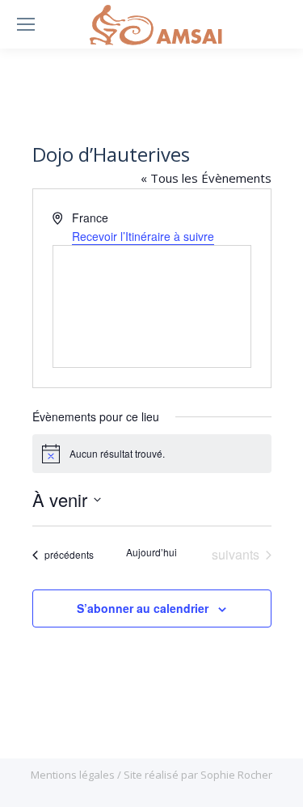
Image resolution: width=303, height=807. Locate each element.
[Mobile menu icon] (26, 24)
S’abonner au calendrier (142, 608)
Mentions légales (74, 774)
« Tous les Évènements (206, 178)
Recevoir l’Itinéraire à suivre (143, 236)
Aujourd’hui (151, 552)
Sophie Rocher (236, 774)
